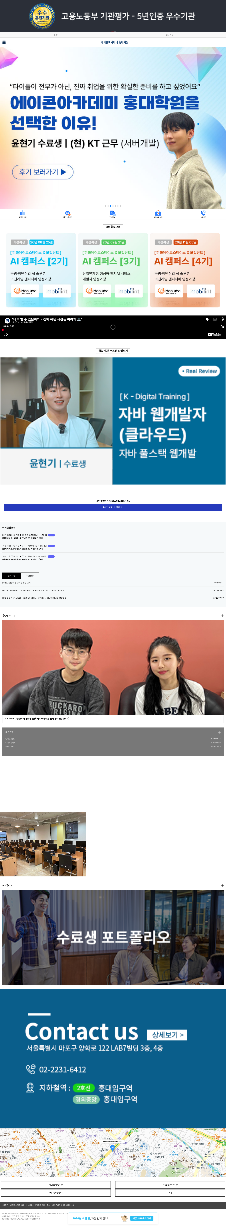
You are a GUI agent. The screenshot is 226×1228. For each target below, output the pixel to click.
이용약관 (5, 1205)
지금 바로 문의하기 (142, 1218)
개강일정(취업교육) (56, 1185)
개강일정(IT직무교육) (170, 1185)
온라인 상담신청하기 (111, 507)
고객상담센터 (40, 1205)
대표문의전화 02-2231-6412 (63, 1205)
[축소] (222, 1152)
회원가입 (169, 35)
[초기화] (222, 1158)
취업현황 (30, 576)
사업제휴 (29, 1205)
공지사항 (11, 576)
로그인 (56, 35)
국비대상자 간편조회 (56, 1193)
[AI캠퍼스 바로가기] (41, 270)
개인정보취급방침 (17, 1205)
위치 (170, 1193)
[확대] (222, 1147)
